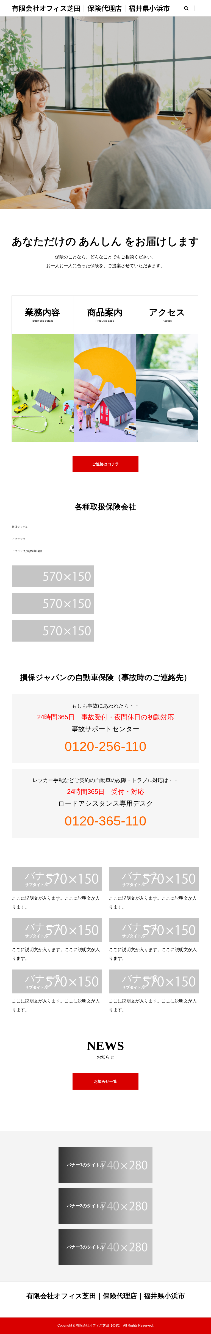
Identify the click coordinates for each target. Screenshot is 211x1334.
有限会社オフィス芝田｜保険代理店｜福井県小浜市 (91, 8)
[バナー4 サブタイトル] (154, 940)
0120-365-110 (105, 821)
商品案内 (105, 130)
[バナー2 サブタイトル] (154, 889)
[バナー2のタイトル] (105, 1222)
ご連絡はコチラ (105, 464)
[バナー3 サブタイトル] (57, 940)
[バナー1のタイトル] (105, 1181)
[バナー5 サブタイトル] (57, 991)
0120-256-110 (105, 746)
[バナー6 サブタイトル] (154, 991)
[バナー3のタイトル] (105, 1263)
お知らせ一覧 (105, 1081)
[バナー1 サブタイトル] (57, 889)
